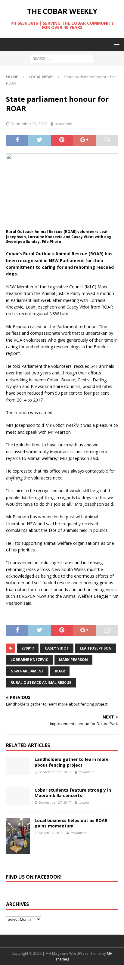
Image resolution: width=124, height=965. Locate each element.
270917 (27, 648)
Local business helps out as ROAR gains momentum (71, 823)
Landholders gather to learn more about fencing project (72, 762)
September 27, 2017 (29, 123)
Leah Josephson (96, 648)
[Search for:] (62, 58)
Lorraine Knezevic (29, 659)
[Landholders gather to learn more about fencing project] (18, 766)
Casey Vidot (57, 648)
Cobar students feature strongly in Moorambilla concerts (73, 792)
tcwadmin (63, 123)
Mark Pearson (73, 659)
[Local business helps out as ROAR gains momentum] (18, 836)
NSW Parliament (27, 671)
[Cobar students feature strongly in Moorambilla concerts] (18, 796)
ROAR (60, 671)
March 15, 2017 (51, 832)
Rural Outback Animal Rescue (41, 682)
